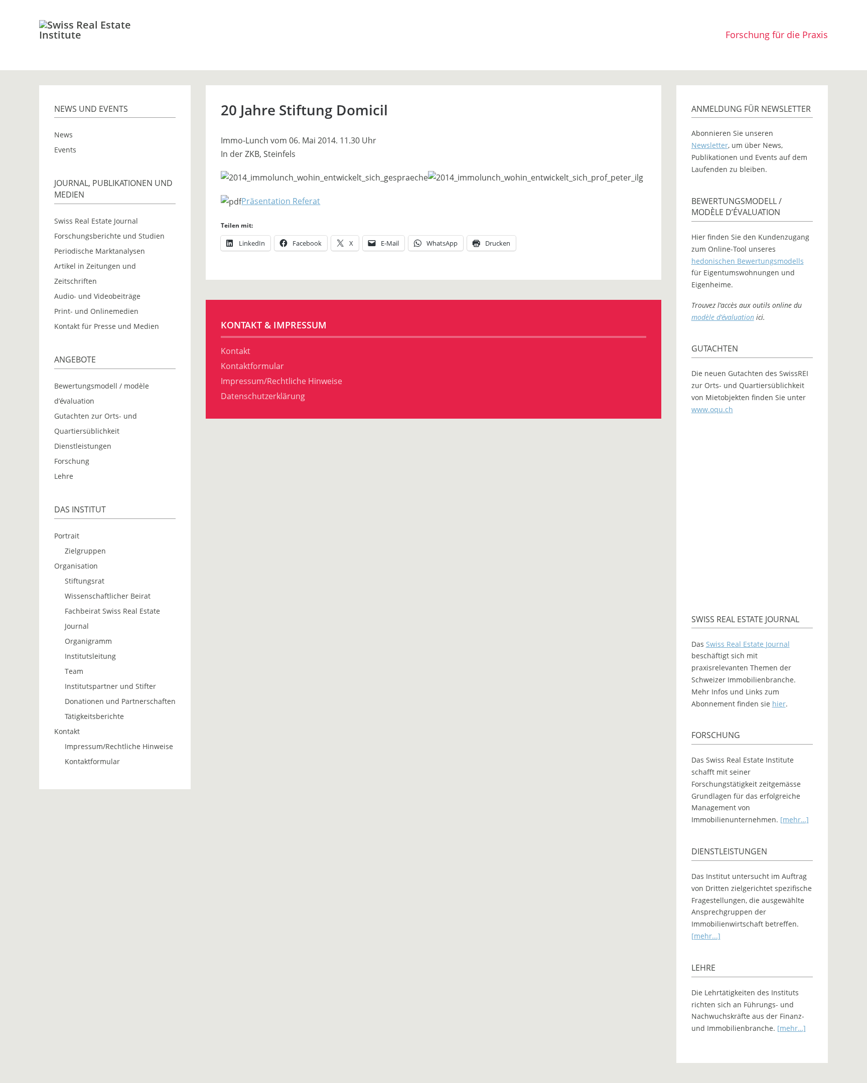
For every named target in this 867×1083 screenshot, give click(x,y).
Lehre (63, 476)
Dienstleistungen (82, 446)
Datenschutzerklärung (263, 396)
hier (779, 703)
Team (74, 671)
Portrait (66, 535)
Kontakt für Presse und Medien (106, 326)
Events (65, 149)
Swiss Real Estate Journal (96, 221)
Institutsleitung (90, 656)
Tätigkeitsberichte (94, 716)
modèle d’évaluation (722, 317)
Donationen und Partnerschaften (120, 701)
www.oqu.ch (712, 409)
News (63, 134)
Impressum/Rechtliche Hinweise (119, 746)
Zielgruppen (85, 551)
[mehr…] (794, 819)
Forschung (71, 461)
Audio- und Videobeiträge (97, 296)
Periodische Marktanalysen (99, 251)
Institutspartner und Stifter (110, 686)
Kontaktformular (92, 761)
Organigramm (88, 641)
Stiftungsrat (84, 581)
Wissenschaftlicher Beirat (108, 596)
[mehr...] (705, 936)
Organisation (76, 566)
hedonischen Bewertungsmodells (747, 261)
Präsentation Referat (280, 201)
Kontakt (67, 731)
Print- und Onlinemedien (96, 311)
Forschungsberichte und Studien (109, 236)
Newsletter (709, 145)
